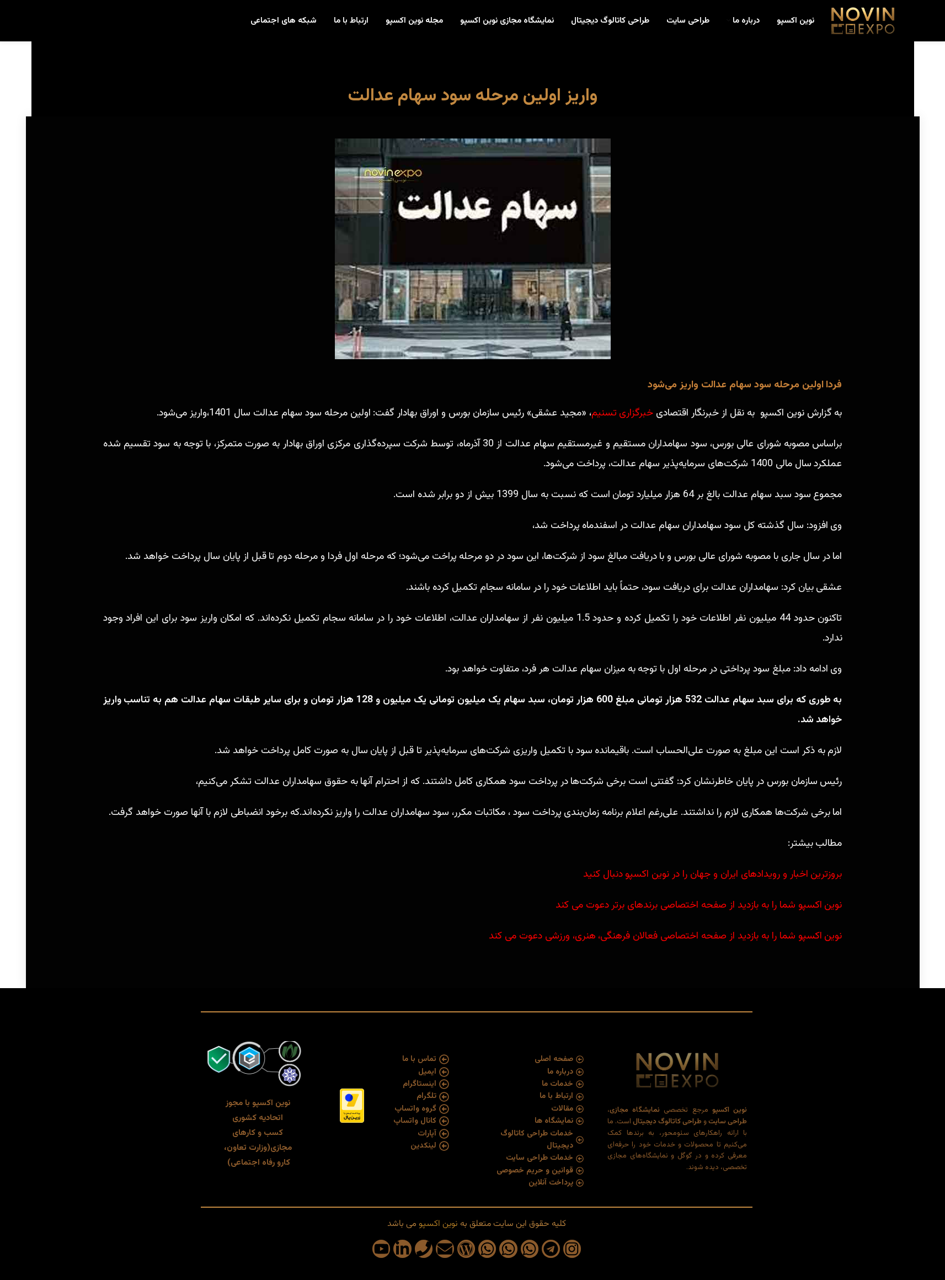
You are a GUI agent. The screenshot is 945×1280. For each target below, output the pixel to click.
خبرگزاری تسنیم (622, 413)
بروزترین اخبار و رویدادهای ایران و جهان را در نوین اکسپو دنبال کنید (712, 874)
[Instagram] (572, 1248)
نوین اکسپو (437, 1224)
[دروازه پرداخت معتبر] (352, 1106)
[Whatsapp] (529, 1248)
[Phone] (424, 1248)
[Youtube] (381, 1248)
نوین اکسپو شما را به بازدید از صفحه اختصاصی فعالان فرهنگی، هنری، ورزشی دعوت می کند (665, 936)
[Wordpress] (466, 1248)
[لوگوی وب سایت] (862, 21)
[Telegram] (550, 1248)
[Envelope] (444, 1248)
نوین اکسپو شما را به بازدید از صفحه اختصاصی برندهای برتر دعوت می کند (699, 905)
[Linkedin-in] (402, 1248)
